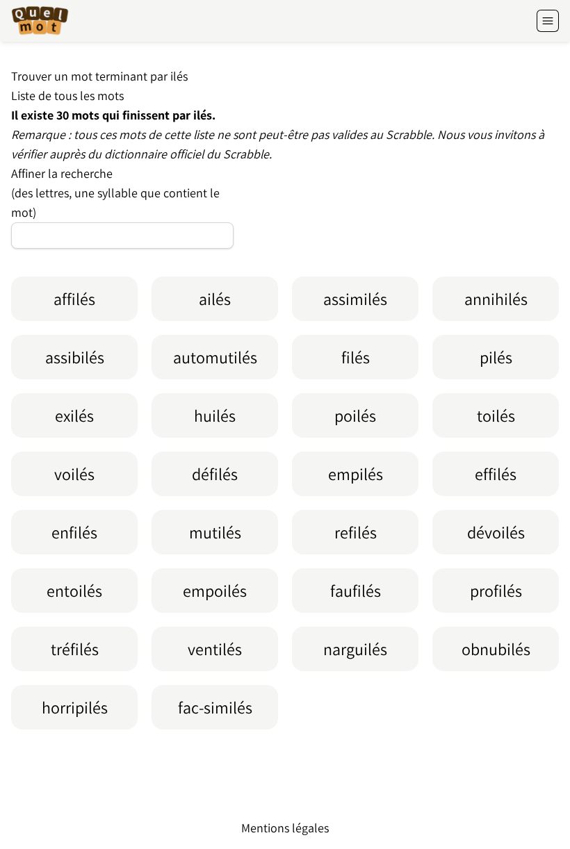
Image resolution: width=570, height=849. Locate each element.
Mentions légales (285, 828)
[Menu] (548, 21)
